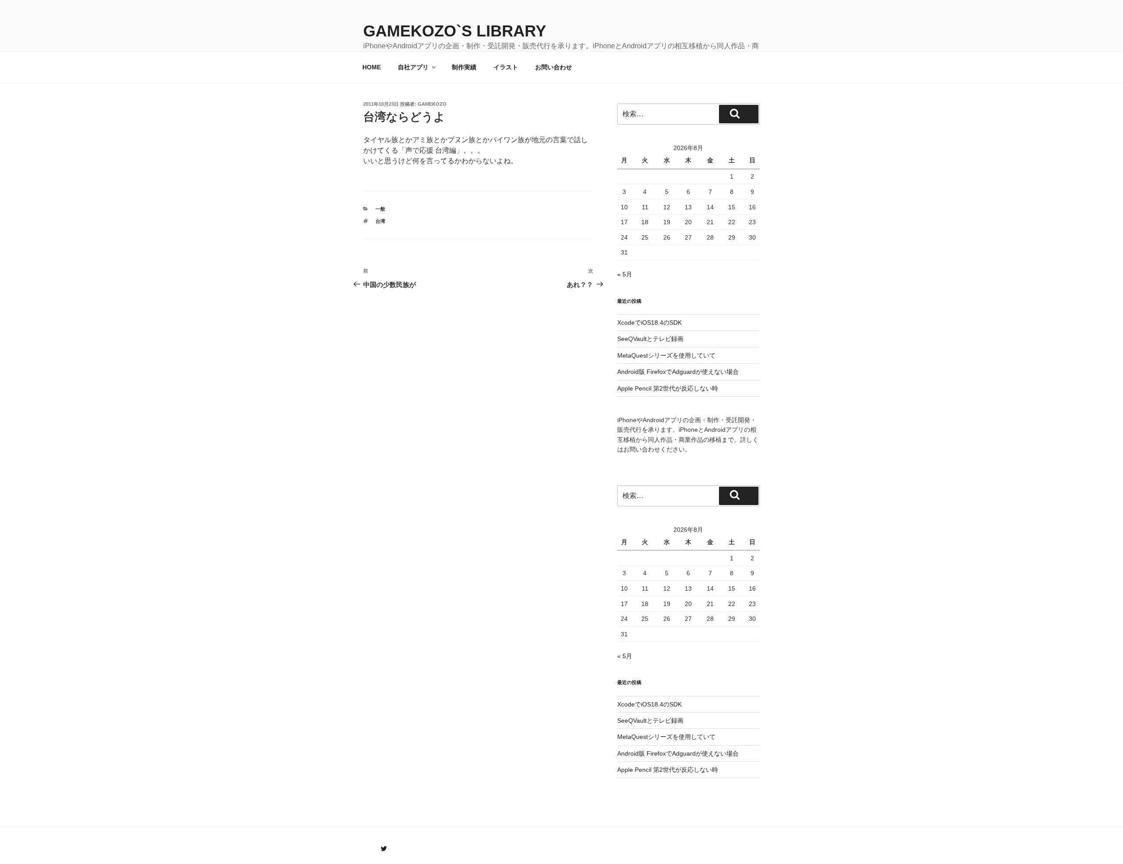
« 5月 (624, 274)
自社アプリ (413, 67)
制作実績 (464, 67)
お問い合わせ (553, 67)
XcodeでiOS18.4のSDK (649, 322)
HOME (371, 67)
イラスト (506, 67)
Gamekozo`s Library (454, 31)
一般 (380, 209)
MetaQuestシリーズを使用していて (666, 355)
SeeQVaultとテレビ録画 (650, 338)
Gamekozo (432, 104)
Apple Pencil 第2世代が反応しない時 (667, 388)
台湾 (380, 221)
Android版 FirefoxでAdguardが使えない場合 (678, 371)
